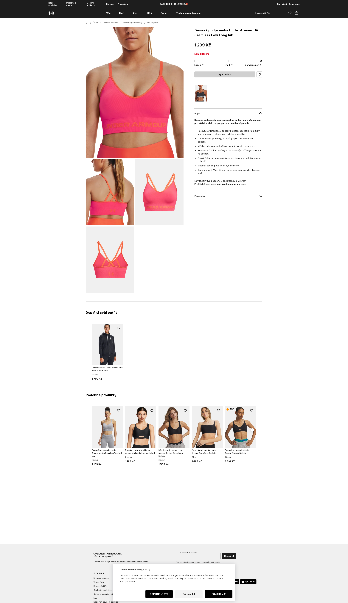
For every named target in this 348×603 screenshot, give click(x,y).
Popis (197, 113)
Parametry (199, 196)
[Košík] (296, 13)
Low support (152, 22)
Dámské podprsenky (132, 22)
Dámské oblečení (110, 22)
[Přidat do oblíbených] (118, 328)
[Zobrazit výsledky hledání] (283, 13)
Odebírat (229, 556)
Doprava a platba (71, 4)
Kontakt (110, 4)
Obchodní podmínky (103, 590)
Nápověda (123, 4)
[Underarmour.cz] (51, 13)
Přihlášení (282, 4)
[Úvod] (87, 22)
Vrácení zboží (100, 582)
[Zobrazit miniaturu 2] (159, 192)
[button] (259, 74)
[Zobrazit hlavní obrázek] (135, 92)
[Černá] (200, 93)
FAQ (95, 598)
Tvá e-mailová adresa (187, 552)
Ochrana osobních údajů (104, 594)
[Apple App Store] (248, 581)
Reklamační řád (100, 586)
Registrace (294, 4)
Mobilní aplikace (91, 4)
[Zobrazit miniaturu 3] (110, 259)
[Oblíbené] (289, 13)
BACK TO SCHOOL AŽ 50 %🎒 (174, 4)
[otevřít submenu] (113, 13)
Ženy (95, 22)
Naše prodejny (52, 4)
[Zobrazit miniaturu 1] (110, 192)
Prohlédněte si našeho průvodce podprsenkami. (220, 184)
